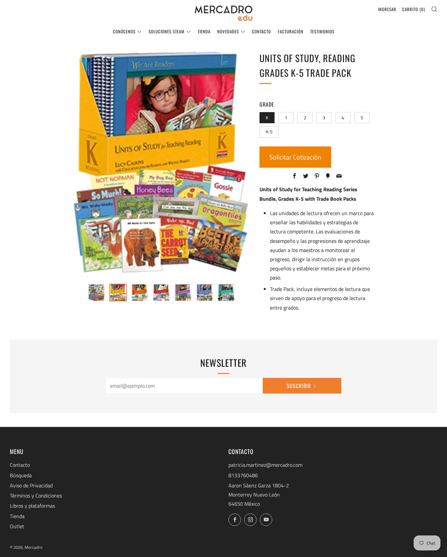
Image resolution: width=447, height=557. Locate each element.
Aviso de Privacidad (31, 485)
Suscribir (299, 386)
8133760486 (243, 475)
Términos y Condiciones (36, 495)
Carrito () (413, 9)
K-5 (269, 131)
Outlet (17, 526)
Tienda (204, 31)
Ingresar (387, 9)
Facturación (290, 31)
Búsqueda (21, 475)
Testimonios (322, 31)
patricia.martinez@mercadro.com (265, 465)
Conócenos (124, 31)
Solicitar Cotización (295, 157)
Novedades (228, 31)
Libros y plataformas (32, 506)
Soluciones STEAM (167, 31)
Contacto (261, 31)
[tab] (96, 292)
